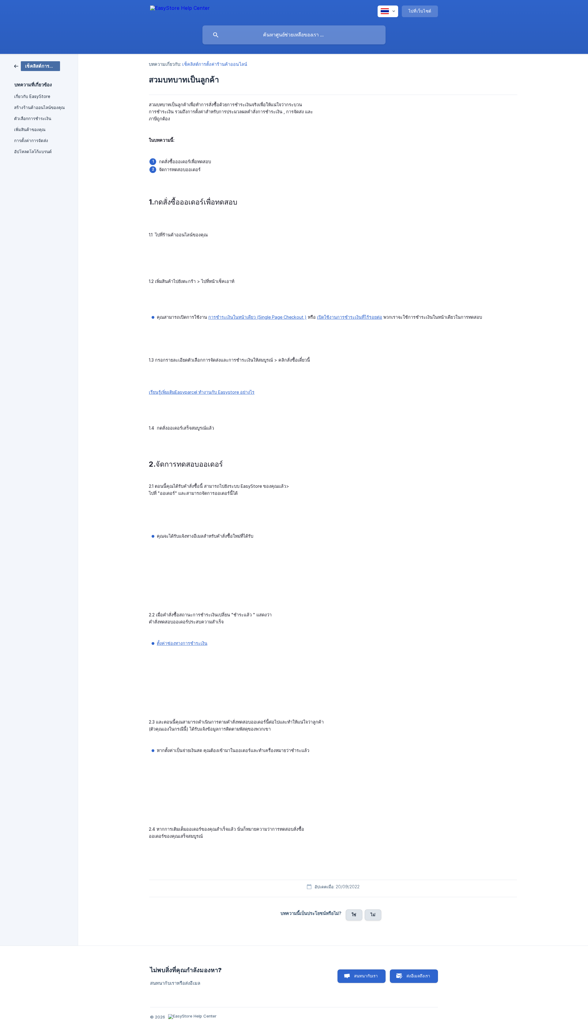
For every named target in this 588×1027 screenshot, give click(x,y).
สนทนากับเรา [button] (366, 975)
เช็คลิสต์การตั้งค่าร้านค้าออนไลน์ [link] (214, 64)
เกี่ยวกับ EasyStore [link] (32, 96)
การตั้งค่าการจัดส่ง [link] (31, 140)
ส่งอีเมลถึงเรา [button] (418, 975)
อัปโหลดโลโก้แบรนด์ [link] (33, 151)
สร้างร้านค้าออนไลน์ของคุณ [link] (39, 107)
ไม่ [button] (373, 914)
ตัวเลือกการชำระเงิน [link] (32, 118)
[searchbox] (294, 34)
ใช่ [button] (354, 914)
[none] (180, 11)
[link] (37, 66)
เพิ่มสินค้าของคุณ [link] (30, 129)
